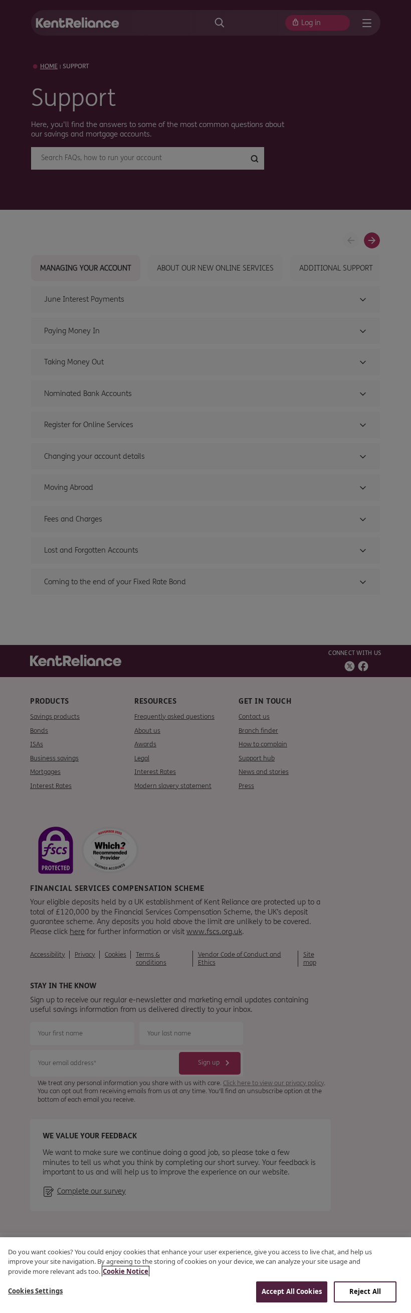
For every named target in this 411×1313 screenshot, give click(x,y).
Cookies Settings (35, 1290)
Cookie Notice (125, 1271)
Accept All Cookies (292, 1291)
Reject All (365, 1291)
